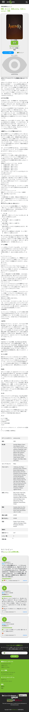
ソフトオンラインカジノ (7, 674)
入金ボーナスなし (5, 667)
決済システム (15, 9)
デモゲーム (3, 679)
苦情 (8, 11)
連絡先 (2, 686)
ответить (25, 580)
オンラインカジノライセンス (8, 672)
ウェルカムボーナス (6, 663)
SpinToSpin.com (15, 709)
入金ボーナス (4, 665)
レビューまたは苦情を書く (11, 552)
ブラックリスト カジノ (6, 681)
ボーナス (7, 9)
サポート (23, 9)
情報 (2, 9)
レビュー (3, 11)
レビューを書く (8, 52)
